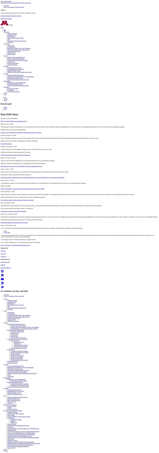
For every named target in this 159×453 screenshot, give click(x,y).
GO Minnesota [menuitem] (11, 47)
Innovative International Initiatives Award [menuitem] (18, 79)
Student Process (15, 333)
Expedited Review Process (21, 345)
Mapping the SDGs (12, 440)
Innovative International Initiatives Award (18, 370)
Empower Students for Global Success (17, 397)
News (5, 109)
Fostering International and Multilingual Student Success (22, 373)
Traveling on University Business (19, 351)
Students (3, 265)
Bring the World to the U (13, 398)
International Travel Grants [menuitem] (14, 67)
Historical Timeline (12, 412)
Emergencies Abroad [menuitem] (12, 63)
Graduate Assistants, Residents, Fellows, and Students (25, 327)
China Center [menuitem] (10, 45)
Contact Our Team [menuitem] (12, 64)
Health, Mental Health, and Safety (19, 352)
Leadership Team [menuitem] (11, 35)
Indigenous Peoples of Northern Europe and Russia (20, 442)
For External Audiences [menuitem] (13, 91)
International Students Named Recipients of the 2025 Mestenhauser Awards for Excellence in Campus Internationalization (32, 177)
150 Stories (10, 427)
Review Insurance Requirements (15, 330)
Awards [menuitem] (6, 73)
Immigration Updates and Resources (16, 308)
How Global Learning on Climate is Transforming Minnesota (23, 431)
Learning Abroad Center (13, 318)
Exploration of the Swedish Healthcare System (19, 436)
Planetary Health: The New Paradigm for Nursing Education (23, 428)
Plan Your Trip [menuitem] (11, 61)
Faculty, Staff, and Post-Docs (18, 325)
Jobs (8, 306)
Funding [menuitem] (6, 66)
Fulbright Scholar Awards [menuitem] (14, 70)
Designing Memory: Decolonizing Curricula (18, 416)
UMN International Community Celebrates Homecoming (15, 155)
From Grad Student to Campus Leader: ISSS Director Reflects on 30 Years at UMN (22, 189)
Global (11, 25)
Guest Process (14, 334)
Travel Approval (15, 340)
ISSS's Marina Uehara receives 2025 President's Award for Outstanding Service (21, 166)
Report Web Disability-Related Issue (20, 245)
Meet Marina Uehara (6, 143)
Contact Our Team (12, 363)
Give (5, 395)
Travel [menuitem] (5, 56)
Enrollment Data (11, 430)
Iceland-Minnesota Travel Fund (15, 391)
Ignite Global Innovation (13, 400)
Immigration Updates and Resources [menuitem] (16, 41)
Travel (5, 322)
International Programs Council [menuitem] (15, 38)
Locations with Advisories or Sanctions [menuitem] (17, 60)
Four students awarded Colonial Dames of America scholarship (17, 200)
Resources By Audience (10, 404)
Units (5, 311)
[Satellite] (2, 287)
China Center (10, 312)
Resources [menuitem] (6, 87)
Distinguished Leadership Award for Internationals (20, 367)
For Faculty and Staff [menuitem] (12, 88)
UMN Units (14, 422)
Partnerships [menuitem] (7, 81)
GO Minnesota (11, 314)
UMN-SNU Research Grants (15, 394)
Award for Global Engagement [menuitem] (15, 75)
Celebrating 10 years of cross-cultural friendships (13, 211)
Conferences (10, 376)
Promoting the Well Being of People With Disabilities (21, 434)
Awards (6, 364)
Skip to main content (6, 1)
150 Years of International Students (13, 410)
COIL (8, 375)
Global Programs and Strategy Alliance (11, 16)
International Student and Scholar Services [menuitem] (18, 50)
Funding (6, 388)
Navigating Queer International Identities (18, 446)
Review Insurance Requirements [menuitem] (15, 59)
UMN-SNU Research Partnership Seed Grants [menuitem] (19, 72)
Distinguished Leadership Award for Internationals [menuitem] (20, 76)
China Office (10, 439)
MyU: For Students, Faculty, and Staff (14, 7)
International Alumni (16, 419)
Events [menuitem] (6, 99)
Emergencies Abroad (12, 361)
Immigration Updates (6, 18)
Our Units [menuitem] (6, 44)
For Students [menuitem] (10, 90)
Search (3, 10)
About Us (3, 251)
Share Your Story (11, 424)
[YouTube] (2, 279)
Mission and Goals (12, 300)
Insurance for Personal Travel (18, 337)
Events (6, 451)
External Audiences (6, 267)
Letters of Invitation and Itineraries (20, 384)
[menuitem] (4, 30)
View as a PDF (11, 448)
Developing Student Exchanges (19, 381)
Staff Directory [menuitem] (11, 36)
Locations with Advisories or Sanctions (17, 339)
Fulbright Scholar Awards (14, 392)
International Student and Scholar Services (18, 317)
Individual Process (19, 342)
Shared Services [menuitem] (11, 54)
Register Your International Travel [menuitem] (16, 57)
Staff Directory (11, 303)
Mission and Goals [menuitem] (12, 33)
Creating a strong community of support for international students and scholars (21, 132)
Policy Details (14, 336)
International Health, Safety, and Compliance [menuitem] (19, 48)
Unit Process (17, 343)
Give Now (10, 403)
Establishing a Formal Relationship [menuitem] (16, 82)
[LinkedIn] (2, 283)
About (5, 299)
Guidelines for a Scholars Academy (20, 385)
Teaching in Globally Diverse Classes (17, 372)
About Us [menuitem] (6, 32)
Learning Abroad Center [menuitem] (13, 51)
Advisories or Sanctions (17, 357)
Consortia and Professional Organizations (18, 387)
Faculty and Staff (5, 262)
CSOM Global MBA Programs (15, 413)
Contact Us (4, 256)
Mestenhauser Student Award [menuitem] (15, 78)
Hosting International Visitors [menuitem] (15, 84)
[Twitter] (2, 271)
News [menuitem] (5, 93)
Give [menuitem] (5, 94)
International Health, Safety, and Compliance (19, 315)
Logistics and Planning (17, 358)
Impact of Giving (11, 401)
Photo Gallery (11, 415)
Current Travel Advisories (20, 346)
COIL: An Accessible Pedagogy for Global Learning (21, 433)
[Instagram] (2, 275)
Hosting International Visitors (15, 382)
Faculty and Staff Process (17, 331)
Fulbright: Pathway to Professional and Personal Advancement (23, 443)
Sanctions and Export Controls (19, 348)
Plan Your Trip (11, 349)
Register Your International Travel (16, 324)
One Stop (6, 5)
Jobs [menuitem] (8, 39)
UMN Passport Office (13, 321)
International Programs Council (15, 305)
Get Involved (10, 418)
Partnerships (7, 378)
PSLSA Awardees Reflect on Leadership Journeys (14, 121)
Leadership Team (11, 302)
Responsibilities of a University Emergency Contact (24, 328)
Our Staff (3, 253)
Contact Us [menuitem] (10, 42)
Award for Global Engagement (15, 366)
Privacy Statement (5, 245)
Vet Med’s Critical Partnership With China (18, 425)
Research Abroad (15, 354)
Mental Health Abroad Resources (19, 360)
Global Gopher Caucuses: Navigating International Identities (23, 437)
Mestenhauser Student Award (15, 369)
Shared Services (11, 320)
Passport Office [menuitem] (11, 53)
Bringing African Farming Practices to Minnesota (20, 445)
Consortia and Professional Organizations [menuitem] (18, 85)
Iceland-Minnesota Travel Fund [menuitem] (15, 69)
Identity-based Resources (17, 355)
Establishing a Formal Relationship (16, 379)
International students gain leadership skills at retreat (14, 222)
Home (5, 107)
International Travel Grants (14, 390)
